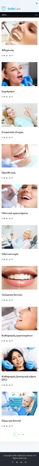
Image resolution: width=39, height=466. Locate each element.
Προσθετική (8, 172)
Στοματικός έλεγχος (12, 132)
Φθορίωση (8, 50)
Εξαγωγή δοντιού (11, 420)
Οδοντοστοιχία (10, 253)
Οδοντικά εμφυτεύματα (15, 213)
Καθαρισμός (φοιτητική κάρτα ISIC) (19, 378)
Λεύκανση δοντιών (12, 294)
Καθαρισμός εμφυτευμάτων (17, 335)
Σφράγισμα (8, 91)
